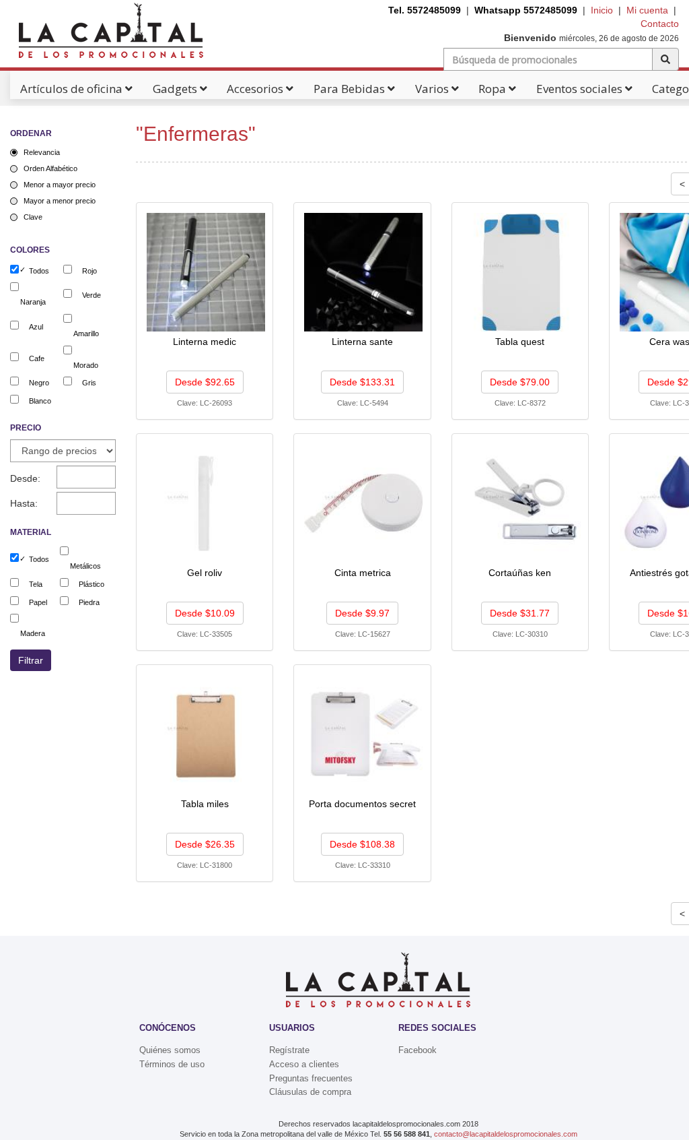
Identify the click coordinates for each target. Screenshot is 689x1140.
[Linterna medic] (206, 271)
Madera (32, 633)
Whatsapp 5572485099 (525, 10)
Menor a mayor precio (60, 185)
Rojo (89, 271)
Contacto (660, 23)
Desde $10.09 (205, 613)
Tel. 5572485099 (424, 10)
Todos (39, 271)
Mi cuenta (647, 10)
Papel (38, 602)
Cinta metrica (362, 572)
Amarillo (86, 333)
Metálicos (85, 566)
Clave (33, 217)
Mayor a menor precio (60, 201)
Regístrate (289, 1050)
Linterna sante (362, 341)
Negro (39, 383)
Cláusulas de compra (310, 1092)
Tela (35, 584)
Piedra (89, 602)
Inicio (602, 10)
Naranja (33, 302)
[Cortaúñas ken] (521, 502)
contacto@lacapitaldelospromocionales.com (505, 1134)
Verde (91, 295)
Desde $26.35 (205, 844)
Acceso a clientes (304, 1064)
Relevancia (42, 152)
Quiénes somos (170, 1050)
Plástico (91, 584)
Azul (36, 327)
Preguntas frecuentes (311, 1078)
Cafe (36, 358)
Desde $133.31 (362, 382)
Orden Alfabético (50, 168)
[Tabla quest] (521, 271)
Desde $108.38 (362, 844)
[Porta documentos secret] (363, 733)
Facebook (417, 1050)
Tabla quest (519, 341)
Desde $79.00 (520, 382)
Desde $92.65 (205, 382)
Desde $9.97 (362, 613)
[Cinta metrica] (363, 502)
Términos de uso (172, 1064)
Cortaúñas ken (519, 572)
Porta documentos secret (362, 803)
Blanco (40, 401)
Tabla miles (205, 803)
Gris (89, 383)
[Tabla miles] (206, 733)
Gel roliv (204, 572)
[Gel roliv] (206, 502)
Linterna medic (204, 341)
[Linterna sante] (363, 271)
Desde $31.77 (520, 613)
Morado (85, 365)
